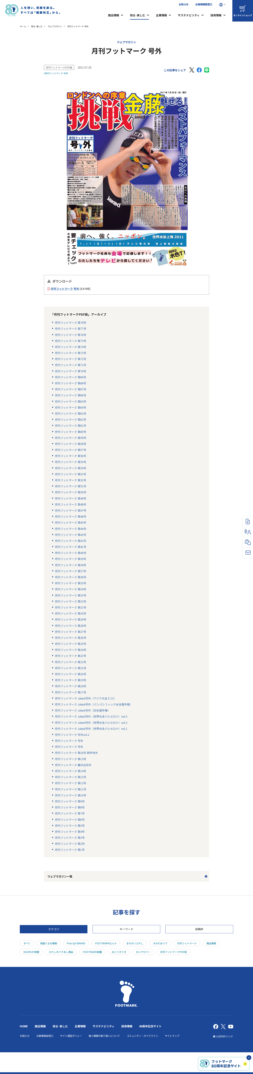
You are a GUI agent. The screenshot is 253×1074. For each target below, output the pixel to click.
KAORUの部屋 (31, 952)
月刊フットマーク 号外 (69, 741)
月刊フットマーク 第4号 (70, 831)
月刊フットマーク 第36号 (70, 577)
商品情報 (113, 15)
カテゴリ (53, 929)
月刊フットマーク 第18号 (70, 686)
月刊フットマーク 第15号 (70, 759)
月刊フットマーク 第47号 (70, 510)
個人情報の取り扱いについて (104, 1035)
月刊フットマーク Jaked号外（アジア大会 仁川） (85, 698)
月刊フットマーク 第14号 (70, 771)
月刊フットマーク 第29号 (70, 619)
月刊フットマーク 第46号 (70, 516)
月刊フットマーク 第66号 (70, 395)
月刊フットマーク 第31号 (70, 607)
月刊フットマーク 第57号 (70, 450)
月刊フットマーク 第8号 (70, 807)
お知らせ (183, 4)
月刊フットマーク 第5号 (70, 825)
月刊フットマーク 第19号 (70, 680)
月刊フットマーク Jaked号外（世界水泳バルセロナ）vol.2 (91, 722)
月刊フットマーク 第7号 (70, 813)
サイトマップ (172, 1035)
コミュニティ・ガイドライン (142, 1035)
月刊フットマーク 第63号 (70, 413)
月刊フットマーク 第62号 (70, 419)
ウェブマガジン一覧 (60, 876)
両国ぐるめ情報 (48, 943)
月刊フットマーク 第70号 (70, 371)
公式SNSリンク (224, 1036)
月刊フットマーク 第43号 (70, 535)
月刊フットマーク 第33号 (70, 595)
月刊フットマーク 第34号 (70, 589)
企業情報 (161, 15)
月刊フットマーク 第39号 (70, 559)
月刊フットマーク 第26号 (70, 638)
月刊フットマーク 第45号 (70, 522)
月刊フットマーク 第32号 (70, 601)
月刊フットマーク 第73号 (70, 353)
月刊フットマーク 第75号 (70, 341)
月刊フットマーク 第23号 (70, 656)
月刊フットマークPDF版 (59, 67)
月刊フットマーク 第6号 (70, 819)
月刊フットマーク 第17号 (70, 692)
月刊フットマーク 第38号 (70, 565)
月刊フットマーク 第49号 (70, 498)
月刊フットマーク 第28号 (70, 626)
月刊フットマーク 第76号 (70, 335)
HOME (24, 1026)
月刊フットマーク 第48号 (70, 504)
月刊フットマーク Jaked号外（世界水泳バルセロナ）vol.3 (91, 716)
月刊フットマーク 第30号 (70, 613)
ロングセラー (143, 952)
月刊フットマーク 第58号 (70, 444)
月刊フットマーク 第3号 (70, 838)
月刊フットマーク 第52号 (70, 480)
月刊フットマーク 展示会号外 (73, 765)
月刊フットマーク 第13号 (70, 777)
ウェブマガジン (55, 26)
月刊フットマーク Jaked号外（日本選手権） (82, 710)
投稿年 (199, 929)
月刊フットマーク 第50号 (70, 492)
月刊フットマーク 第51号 (70, 486)
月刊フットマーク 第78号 (70, 322)
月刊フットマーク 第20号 (70, 674)
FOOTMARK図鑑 (92, 952)
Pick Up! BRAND (76, 943)
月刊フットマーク (187, 943)
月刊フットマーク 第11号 (70, 789)
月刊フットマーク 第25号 (70, 644)
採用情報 (216, 15)
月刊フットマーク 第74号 (70, 347)
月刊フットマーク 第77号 (70, 328)
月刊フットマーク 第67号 (70, 389)
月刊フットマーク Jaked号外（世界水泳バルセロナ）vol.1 (91, 729)
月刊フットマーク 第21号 (70, 668)
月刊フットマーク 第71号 (70, 365)
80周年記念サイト (150, 1026)
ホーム (23, 26)
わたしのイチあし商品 (61, 952)
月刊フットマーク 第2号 (70, 844)
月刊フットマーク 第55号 (70, 462)
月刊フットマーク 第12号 (70, 783)
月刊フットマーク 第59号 (70, 438)
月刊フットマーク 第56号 (70, 456)
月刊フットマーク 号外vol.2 (72, 735)
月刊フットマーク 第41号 (70, 547)
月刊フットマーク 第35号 (70, 583)
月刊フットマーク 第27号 (70, 632)
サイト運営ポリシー (71, 1035)
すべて (26, 943)
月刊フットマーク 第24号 (70, 650)
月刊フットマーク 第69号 (70, 377)
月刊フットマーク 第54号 (70, 468)
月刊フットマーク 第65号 (70, 401)
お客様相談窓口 (203, 4)
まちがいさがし (134, 943)
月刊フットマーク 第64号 (70, 407)
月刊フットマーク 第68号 (70, 383)
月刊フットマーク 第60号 (70, 432)
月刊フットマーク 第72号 (70, 359)
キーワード (126, 929)
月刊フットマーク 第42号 (70, 541)
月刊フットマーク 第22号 (70, 662)
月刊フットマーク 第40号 (70, 553)
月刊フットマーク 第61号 (70, 425)
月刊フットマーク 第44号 (70, 529)
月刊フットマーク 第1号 (70, 850)
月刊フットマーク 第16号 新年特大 (76, 753)
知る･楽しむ (137, 15)
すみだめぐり (160, 943)
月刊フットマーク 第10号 (70, 795)
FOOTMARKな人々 (106, 943)
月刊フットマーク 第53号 (70, 474)
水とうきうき (119, 952)
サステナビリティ (189, 15)
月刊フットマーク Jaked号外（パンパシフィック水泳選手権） (93, 704)
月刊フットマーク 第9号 (70, 801)
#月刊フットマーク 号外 (56, 73)
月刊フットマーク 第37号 (70, 571)
